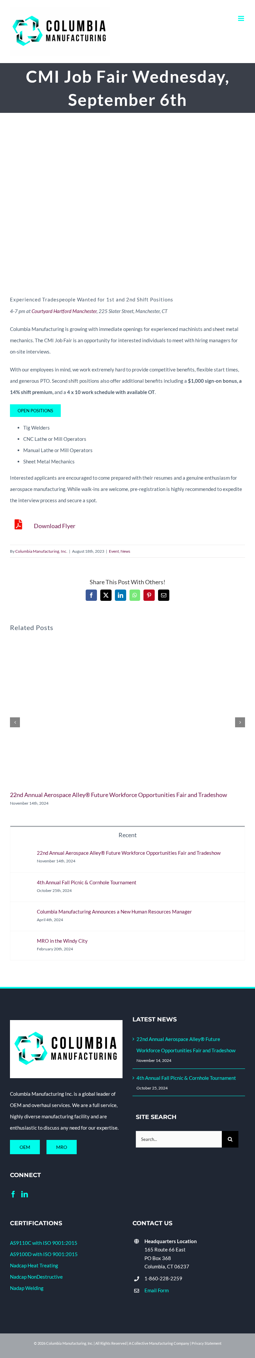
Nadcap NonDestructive (36, 1277)
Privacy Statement (206, 1343)
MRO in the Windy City (62, 941)
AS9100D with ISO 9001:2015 (44, 1254)
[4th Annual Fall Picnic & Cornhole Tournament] (24, 885)
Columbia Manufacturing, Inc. (41, 551)
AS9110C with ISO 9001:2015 (43, 1243)
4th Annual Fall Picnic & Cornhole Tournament (86, 882)
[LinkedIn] (24, 1194)
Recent (128, 835)
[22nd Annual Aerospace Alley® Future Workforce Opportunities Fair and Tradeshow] (24, 855)
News (125, 551)
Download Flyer (54, 525)
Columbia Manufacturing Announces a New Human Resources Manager (114, 912)
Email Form (156, 1290)
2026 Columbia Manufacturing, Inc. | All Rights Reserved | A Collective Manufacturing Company (114, 1343)
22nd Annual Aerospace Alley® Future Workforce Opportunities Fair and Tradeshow (118, 794)
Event (114, 551)
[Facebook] (13, 1194)
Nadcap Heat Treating (34, 1265)
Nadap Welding (26, 1288)
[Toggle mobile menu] (241, 18)
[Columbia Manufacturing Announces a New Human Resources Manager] (24, 914)
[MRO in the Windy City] (24, 943)
